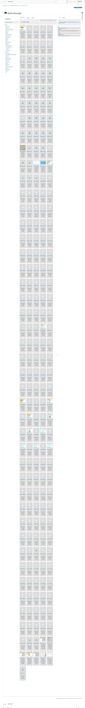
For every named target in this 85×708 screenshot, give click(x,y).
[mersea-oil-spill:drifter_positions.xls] (43, 147)
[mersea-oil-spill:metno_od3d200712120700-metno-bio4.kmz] (29, 326)
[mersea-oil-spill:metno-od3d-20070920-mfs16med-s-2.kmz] (29, 222)
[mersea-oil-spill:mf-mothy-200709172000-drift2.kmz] (23, 341)
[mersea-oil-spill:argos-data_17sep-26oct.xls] (50, 103)
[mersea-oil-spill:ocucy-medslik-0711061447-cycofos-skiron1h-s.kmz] (23, 595)
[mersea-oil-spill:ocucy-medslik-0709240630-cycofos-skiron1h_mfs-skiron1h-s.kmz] (50, 475)
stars (7, 63)
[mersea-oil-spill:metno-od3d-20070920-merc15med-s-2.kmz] (36, 192)
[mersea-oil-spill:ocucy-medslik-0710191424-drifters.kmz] (43, 565)
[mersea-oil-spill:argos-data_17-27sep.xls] (50, 58)
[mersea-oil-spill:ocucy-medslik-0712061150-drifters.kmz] (23, 624)
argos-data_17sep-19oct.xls (25, 106)
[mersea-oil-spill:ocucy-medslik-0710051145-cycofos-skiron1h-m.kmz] (23, 535)
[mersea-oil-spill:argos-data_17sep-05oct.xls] (50, 73)
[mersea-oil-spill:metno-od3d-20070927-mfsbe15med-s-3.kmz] (29, 237)
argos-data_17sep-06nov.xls (32, 91)
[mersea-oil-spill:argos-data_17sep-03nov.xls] (29, 73)
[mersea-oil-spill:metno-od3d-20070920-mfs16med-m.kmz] (43, 207)
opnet (7, 57)
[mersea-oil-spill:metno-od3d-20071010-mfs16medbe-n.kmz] (36, 267)
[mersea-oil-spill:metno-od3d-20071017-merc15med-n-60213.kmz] (43, 282)
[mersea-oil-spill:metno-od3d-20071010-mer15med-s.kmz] (36, 252)
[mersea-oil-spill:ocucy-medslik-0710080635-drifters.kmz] (36, 535)
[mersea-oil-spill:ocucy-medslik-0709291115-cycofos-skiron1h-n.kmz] (50, 505)
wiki (8, 49)
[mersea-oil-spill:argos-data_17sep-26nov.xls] (43, 103)
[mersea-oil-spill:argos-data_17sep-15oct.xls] (43, 88)
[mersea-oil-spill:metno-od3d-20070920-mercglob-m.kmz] (50, 192)
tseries (7, 64)
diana (7, 33)
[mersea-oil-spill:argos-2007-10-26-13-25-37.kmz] (43, 28)
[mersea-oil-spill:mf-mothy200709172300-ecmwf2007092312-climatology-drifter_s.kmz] (23, 371)
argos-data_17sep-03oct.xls (39, 76)
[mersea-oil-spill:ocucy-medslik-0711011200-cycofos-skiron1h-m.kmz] (23, 580)
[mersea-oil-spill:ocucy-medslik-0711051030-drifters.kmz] (43, 580)
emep (7, 38)
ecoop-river (8, 35)
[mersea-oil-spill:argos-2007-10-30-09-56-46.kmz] (50, 28)
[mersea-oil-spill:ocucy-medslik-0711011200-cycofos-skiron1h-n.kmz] (29, 580)
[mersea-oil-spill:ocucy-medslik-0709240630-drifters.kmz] (29, 490)
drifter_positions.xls (44, 151)
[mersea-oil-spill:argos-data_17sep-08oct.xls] (36, 88)
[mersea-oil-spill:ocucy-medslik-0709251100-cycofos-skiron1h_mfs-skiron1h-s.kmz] (43, 490)
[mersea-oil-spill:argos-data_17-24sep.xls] (36, 58)
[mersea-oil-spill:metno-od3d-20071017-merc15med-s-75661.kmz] (50, 282)
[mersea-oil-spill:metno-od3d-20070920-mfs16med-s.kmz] (36, 222)
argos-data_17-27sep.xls (51, 61)
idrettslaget (8, 42)
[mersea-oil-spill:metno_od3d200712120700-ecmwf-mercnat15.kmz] (50, 311)
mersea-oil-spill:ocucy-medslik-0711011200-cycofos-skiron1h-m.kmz (69, 22)
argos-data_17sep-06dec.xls (25, 91)
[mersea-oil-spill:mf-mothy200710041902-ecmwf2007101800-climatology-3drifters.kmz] (36, 386)
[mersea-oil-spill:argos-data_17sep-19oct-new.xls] (50, 88)
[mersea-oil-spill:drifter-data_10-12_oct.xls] (36, 147)
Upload (28, 17)
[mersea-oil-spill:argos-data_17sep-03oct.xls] (36, 73)
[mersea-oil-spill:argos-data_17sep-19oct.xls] (23, 103)
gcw (7, 40)
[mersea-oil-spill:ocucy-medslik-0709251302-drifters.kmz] (50, 490)
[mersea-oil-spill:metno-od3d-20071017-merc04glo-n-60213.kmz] (23, 282)
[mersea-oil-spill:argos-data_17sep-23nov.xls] (36, 103)
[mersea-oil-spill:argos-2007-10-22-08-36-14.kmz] (36, 28)
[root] (6, 24)
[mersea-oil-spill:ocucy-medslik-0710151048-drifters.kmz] (43, 550)
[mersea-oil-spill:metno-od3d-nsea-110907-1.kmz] (43, 296)
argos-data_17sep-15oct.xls (45, 91)
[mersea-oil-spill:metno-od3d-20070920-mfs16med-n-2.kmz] (50, 207)
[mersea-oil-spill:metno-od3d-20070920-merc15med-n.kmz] (29, 192)
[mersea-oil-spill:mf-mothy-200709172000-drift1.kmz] (50, 326)
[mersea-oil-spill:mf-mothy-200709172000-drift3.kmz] (29, 341)
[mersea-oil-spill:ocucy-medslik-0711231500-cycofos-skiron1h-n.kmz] (23, 610)
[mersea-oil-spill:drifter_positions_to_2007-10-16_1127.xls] (29, 162)
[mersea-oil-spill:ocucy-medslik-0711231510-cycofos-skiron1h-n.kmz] (29, 610)
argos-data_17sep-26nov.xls (45, 106)
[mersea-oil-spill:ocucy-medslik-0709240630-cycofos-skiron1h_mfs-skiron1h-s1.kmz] (23, 490)
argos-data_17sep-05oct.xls (52, 76)
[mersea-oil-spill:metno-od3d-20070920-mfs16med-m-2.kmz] (36, 207)
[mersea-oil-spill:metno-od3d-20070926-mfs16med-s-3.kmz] (23, 237)
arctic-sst (8, 28)
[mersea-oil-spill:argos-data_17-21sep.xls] (29, 58)
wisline (7, 70)
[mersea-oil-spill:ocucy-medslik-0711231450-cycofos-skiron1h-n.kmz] (50, 595)
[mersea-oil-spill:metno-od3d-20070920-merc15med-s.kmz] (43, 192)
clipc (7, 32)
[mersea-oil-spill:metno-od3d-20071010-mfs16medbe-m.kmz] (29, 267)
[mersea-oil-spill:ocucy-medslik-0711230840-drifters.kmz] (43, 595)
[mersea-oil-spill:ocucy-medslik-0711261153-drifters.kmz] (43, 610)
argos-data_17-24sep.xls (38, 61)
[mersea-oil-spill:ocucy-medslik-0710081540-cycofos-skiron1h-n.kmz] (43, 535)
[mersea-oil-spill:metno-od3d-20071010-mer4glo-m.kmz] (36, 237)
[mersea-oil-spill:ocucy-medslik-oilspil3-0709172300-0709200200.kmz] (23, 639)
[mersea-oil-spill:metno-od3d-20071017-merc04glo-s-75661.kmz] (29, 282)
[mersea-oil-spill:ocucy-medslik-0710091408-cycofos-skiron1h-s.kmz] (50, 535)
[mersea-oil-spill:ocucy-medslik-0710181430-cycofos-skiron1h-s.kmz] (50, 550)
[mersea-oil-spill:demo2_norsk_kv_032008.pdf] (29, 147)
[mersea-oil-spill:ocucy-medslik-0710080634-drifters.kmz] (29, 535)
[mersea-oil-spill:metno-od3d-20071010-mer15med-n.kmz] (29, 252)
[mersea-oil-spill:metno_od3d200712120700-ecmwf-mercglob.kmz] (36, 311)
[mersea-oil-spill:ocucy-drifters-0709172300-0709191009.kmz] (29, 460)
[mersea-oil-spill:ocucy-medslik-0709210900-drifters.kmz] (23, 475)
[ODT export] (82, 17)
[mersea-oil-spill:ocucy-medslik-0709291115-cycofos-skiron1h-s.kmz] (23, 520)
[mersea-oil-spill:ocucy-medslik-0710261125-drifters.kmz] (50, 565)
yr (6, 71)
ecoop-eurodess (9, 34)
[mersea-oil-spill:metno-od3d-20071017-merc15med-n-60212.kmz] (36, 282)
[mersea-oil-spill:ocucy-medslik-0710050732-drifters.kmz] (50, 520)
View (59, 17)
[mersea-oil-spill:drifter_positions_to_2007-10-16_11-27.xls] (23, 162)
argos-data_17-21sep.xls (31, 61)
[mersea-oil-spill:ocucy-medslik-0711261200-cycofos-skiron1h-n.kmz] (50, 610)
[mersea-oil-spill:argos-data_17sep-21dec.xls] (29, 103)
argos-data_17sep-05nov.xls (45, 76)
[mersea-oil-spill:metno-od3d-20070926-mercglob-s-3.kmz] (50, 222)
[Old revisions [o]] (82, 14)
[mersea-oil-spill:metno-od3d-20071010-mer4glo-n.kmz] (43, 237)
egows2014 (8, 37)
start (8, 48)
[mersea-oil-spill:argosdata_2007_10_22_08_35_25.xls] (29, 118)
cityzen (7, 30)
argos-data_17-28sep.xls (24, 76)
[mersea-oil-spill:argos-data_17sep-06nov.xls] (29, 88)
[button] (71, 1)
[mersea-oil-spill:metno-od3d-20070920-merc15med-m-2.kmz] (43, 177)
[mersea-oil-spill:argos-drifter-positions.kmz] (23, 118)
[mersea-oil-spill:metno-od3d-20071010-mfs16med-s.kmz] (23, 267)
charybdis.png (23, 151)
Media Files (23, 17)
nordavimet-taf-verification (11, 54)
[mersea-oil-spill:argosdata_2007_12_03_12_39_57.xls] (50, 132)
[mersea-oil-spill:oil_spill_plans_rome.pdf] (29, 639)
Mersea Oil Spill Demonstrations (65, 35)
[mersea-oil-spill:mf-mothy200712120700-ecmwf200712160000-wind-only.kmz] (36, 431)
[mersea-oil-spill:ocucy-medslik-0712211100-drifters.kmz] (36, 624)
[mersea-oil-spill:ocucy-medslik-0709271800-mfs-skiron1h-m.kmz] (43, 505)
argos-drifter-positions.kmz (25, 121)
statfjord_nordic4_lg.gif (44, 658)
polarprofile (8, 59)
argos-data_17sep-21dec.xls (32, 106)
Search (33, 17)
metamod (8, 50)
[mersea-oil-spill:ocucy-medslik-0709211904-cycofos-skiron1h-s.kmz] (43, 475)
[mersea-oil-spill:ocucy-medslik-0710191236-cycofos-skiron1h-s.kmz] (36, 565)
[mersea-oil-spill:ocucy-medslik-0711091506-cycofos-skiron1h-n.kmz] (36, 595)
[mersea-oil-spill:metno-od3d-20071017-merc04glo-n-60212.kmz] (50, 267)
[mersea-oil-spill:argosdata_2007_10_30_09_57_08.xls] (43, 118)
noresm (7, 55)
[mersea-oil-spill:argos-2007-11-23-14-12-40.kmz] (50, 43)
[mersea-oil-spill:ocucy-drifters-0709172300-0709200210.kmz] (36, 460)
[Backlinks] (82, 16)
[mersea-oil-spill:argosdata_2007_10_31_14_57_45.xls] (50, 118)
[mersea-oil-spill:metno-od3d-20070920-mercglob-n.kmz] (23, 207)
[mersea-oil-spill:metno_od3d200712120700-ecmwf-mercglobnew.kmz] (43, 311)
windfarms (8, 69)
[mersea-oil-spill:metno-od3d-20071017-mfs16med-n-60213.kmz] (29, 296)
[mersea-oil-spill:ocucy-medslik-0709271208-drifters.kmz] (36, 505)
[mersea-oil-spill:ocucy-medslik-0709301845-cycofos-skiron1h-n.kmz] (29, 520)
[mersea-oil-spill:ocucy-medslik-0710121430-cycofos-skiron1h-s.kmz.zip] (36, 550)
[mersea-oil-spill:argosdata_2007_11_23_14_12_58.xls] (43, 132)
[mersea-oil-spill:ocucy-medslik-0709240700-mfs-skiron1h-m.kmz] (36, 490)
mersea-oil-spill (9, 45)
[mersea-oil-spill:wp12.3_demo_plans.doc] (23, 669)
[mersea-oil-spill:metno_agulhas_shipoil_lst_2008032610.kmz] (23, 311)
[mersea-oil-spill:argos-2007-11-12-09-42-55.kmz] (36, 43)
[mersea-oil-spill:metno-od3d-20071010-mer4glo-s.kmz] (50, 237)
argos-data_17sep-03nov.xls (32, 76)
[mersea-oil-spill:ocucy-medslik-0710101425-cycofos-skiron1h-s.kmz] (23, 550)
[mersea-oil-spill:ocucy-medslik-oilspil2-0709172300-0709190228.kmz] (43, 624)
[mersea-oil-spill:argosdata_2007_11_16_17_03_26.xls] (36, 132)
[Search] (67, 1)
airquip (7, 27)
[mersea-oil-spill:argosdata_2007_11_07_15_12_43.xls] (23, 132)
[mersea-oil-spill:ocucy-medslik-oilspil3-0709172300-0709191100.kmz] (50, 624)
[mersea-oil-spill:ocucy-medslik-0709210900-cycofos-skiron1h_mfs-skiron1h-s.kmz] (50, 460)
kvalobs (7, 44)
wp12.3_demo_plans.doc (24, 673)
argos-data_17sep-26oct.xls (52, 106)
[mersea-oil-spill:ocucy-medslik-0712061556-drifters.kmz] (29, 624)
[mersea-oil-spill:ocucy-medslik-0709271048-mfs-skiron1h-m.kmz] (29, 505)
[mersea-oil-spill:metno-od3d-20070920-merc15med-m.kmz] (50, 177)
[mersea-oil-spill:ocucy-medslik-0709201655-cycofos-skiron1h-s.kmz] (43, 460)
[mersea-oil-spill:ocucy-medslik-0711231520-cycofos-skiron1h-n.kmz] (36, 610)
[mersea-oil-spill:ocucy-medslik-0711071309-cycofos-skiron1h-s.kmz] (29, 595)
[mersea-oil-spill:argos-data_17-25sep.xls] (43, 58)
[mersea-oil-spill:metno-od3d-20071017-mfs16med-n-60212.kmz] (23, 296)
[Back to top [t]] (82, 19)
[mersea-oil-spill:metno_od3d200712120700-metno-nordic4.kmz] (36, 326)
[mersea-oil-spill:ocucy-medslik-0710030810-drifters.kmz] (43, 520)
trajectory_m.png (50, 658)
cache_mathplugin (9, 29)
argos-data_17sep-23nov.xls (39, 106)
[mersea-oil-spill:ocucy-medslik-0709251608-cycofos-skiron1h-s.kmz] (23, 505)
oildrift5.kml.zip (37, 643)
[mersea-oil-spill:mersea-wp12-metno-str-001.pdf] (23, 177)
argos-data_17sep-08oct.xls (39, 91)
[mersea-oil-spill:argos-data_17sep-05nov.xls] (43, 73)
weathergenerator (9, 67)
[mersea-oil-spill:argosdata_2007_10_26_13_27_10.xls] (36, 118)
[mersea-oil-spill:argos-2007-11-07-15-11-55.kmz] (29, 43)
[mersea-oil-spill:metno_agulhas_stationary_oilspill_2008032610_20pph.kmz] (29, 311)
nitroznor (8, 53)
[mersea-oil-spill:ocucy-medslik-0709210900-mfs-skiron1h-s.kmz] (36, 475)
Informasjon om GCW (23, 5)
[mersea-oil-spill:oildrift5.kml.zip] (36, 639)
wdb (7, 65)
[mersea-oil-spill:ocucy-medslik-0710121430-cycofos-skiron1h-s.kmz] (29, 550)
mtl (7, 52)
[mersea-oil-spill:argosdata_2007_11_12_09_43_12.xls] (29, 132)
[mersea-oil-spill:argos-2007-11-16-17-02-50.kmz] (43, 43)
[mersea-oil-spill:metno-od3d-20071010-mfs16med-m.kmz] (43, 252)
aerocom (8, 26)
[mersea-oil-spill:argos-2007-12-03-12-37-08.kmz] (23, 58)
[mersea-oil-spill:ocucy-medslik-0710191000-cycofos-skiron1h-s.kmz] (29, 565)
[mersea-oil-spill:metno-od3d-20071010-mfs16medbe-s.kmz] (43, 267)
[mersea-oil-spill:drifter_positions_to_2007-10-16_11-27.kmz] (50, 147)
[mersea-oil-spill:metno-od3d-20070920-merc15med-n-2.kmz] (23, 192)
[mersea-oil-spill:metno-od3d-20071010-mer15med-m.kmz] (23, 252)
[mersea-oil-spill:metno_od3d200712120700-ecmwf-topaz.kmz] (23, 326)
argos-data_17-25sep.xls (45, 61)
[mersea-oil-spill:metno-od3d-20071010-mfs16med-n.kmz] (50, 252)
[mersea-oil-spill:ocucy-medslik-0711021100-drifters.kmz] (36, 580)
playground (9, 47)
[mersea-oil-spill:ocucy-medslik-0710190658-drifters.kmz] (23, 565)
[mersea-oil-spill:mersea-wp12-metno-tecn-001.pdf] (29, 177)
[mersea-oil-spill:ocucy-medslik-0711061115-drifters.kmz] (50, 580)
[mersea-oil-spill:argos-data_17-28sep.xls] (23, 73)
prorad (7, 60)
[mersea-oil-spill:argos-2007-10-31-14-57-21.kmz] (23, 43)
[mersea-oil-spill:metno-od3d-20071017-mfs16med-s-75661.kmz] (36, 296)
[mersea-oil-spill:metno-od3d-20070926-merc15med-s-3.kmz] (43, 222)
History (64, 17)
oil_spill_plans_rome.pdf (31, 643)
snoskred (8, 62)
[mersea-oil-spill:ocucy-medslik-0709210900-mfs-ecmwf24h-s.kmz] (29, 475)
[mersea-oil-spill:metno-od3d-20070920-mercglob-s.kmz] (29, 207)
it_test (7, 43)
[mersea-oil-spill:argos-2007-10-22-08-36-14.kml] (29, 28)
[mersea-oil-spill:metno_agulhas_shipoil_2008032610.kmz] (50, 296)
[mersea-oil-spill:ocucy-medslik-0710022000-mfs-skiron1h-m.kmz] (36, 520)
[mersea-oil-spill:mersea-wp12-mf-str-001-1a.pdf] (36, 177)
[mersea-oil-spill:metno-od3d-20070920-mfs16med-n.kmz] (23, 222)
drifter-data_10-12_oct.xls (39, 151)
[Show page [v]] (82, 12)
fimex (7, 39)
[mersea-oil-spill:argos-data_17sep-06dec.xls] (23, 88)
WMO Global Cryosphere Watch (14, 5)
